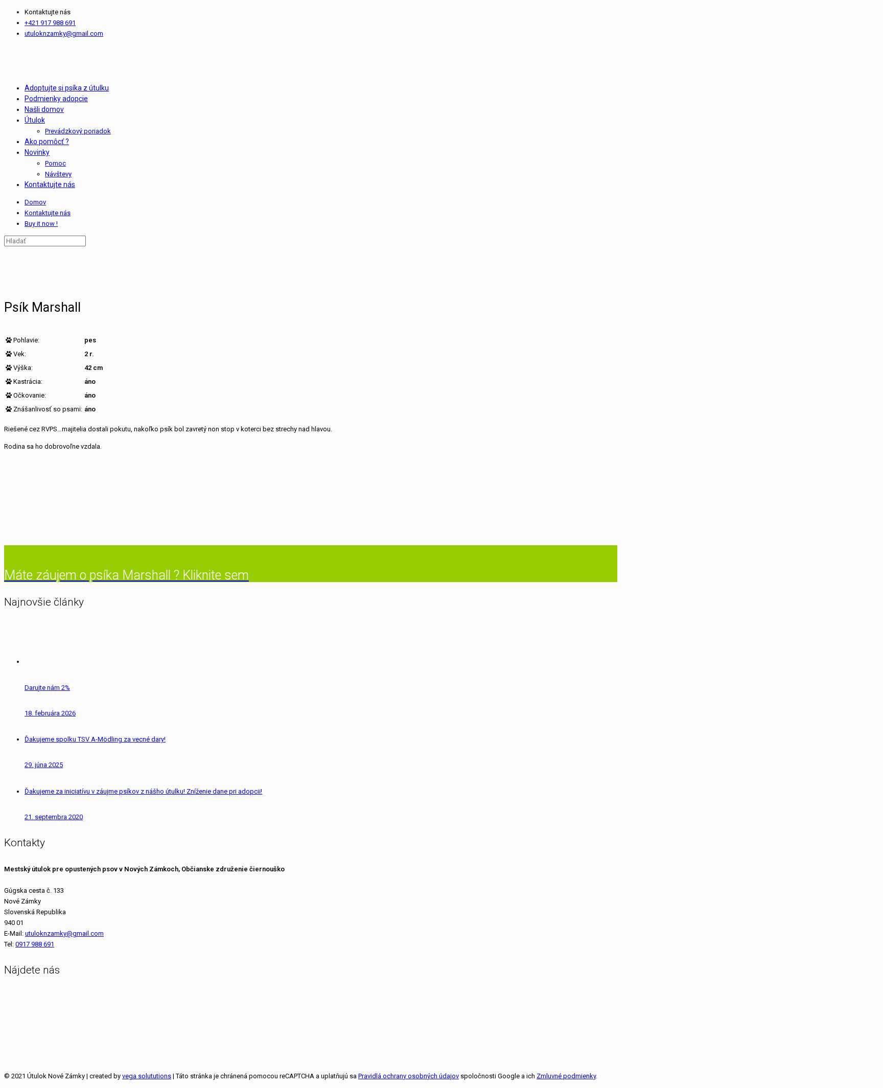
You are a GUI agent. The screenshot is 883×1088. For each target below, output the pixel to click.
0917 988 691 (34, 944)
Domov (35, 202)
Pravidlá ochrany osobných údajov (408, 1076)
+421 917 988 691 (50, 23)
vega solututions (146, 1076)
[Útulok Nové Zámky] (5, 60)
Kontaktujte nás (48, 213)
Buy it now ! (41, 223)
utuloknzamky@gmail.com (64, 33)
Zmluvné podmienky (566, 1076)
